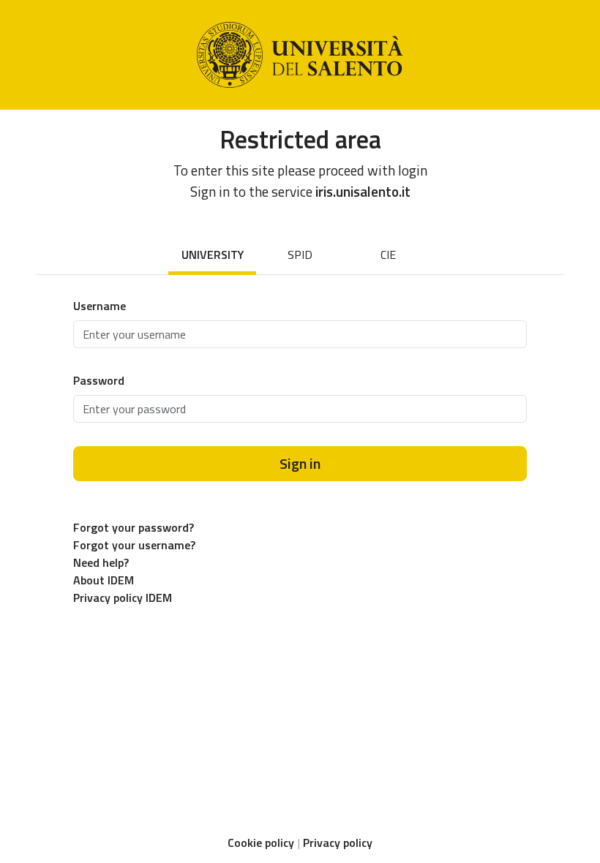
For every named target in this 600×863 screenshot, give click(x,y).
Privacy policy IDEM (122, 597)
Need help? (101, 562)
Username (99, 305)
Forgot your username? (134, 545)
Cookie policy (261, 842)
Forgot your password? (133, 527)
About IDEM (103, 580)
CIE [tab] (388, 254)
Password (98, 380)
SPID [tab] (300, 254)
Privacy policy (337, 842)
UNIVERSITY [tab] (212, 254)
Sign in (300, 463)
